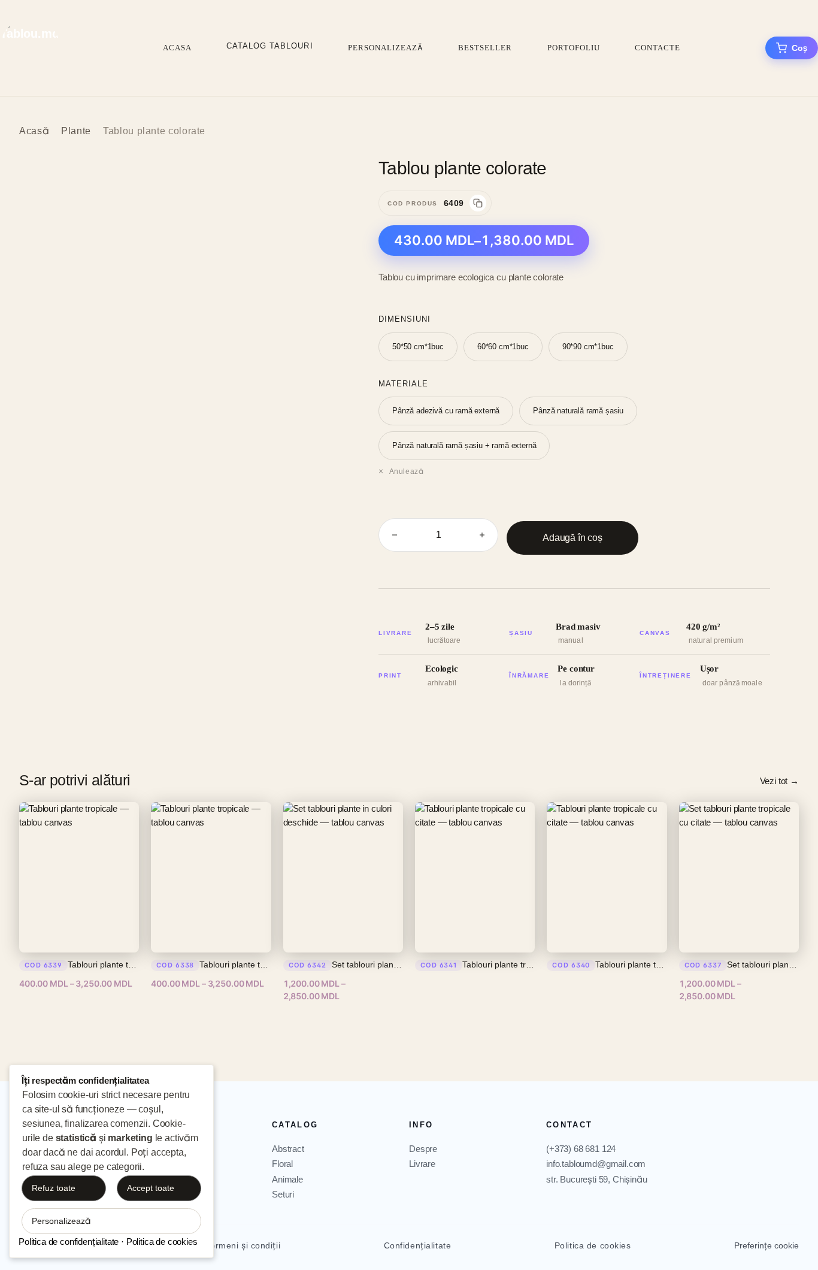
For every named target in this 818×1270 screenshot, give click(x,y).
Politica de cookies (593, 1245)
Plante (76, 131)
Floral (282, 1164)
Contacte (657, 47)
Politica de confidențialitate (69, 1241)
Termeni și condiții (242, 1245)
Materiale (403, 383)
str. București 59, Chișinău (596, 1179)
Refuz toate (53, 1188)
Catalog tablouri (269, 45)
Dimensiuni (404, 319)
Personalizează (386, 47)
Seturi (283, 1194)
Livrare (422, 1164)
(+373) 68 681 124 (581, 1149)
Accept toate (150, 1188)
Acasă (34, 131)
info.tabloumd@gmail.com (596, 1164)
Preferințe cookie (766, 1245)
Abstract (288, 1149)
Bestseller (485, 47)
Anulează (406, 471)
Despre (423, 1149)
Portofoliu (573, 47)
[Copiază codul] (477, 203)
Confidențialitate (418, 1245)
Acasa (177, 47)
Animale (287, 1179)
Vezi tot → (779, 781)
